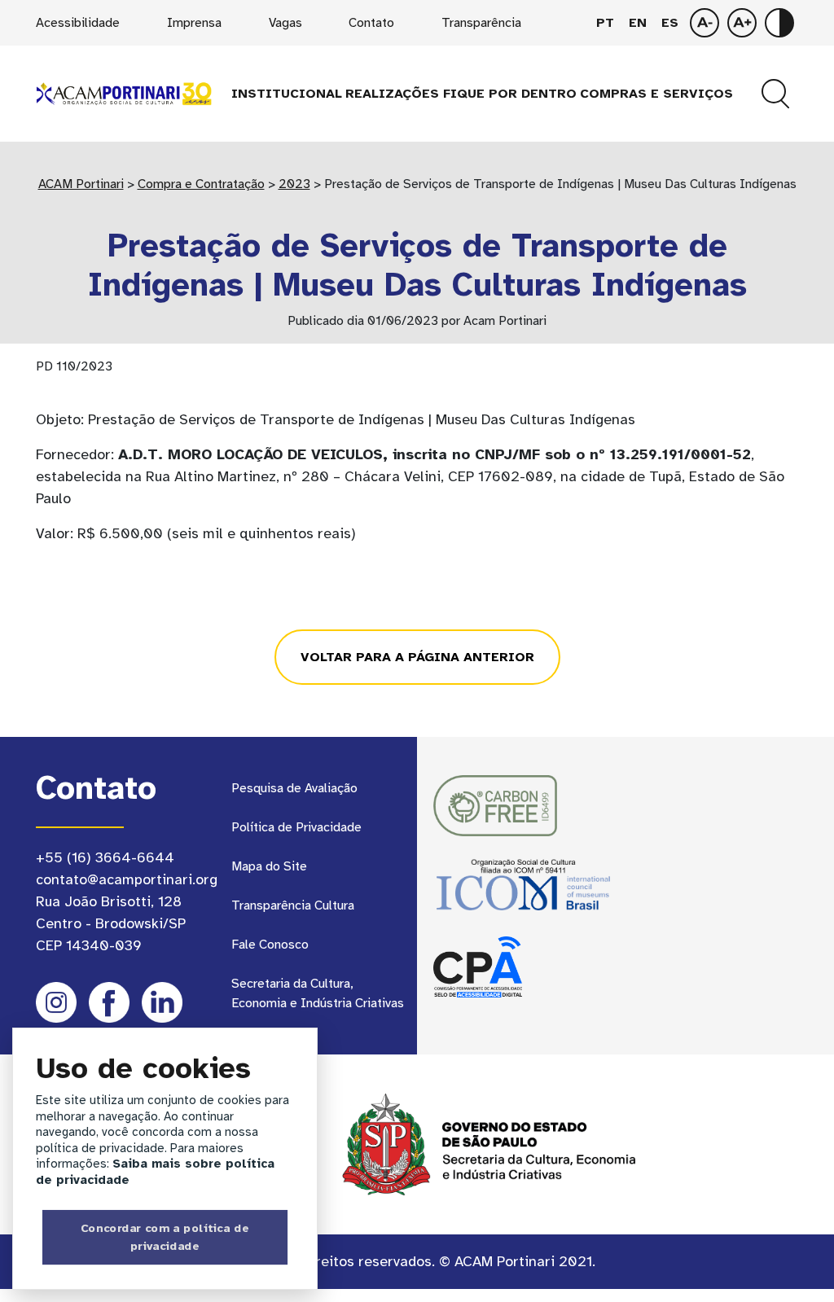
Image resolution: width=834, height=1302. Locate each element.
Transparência (481, 23)
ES (669, 23)
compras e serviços (656, 93)
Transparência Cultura (292, 905)
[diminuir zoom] (742, 23)
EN (638, 23)
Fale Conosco (270, 944)
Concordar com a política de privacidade (165, 1236)
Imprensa (194, 23)
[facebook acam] (109, 1002)
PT (605, 23)
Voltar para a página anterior (417, 657)
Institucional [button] (286, 93)
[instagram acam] (56, 1002)
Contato (371, 23)
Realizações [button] (392, 93)
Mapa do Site (269, 866)
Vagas (285, 23)
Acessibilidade (78, 23)
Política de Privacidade (296, 827)
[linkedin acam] (162, 1002)
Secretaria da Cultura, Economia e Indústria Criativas (317, 993)
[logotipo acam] (124, 93)
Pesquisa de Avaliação (294, 788)
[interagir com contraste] (779, 23)
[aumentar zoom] (704, 23)
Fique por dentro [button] (510, 93)
